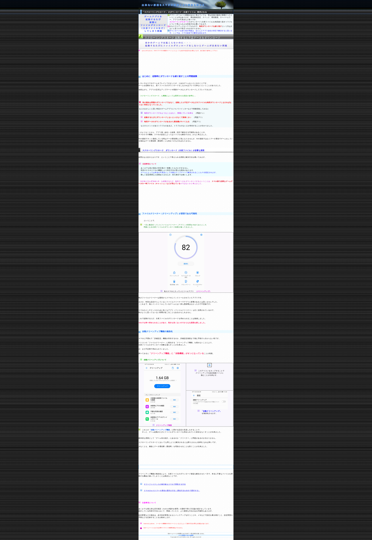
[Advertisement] (186, 61)
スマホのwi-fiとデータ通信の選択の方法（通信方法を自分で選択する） (172, 491)
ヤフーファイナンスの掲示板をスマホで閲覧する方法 (165, 484)
